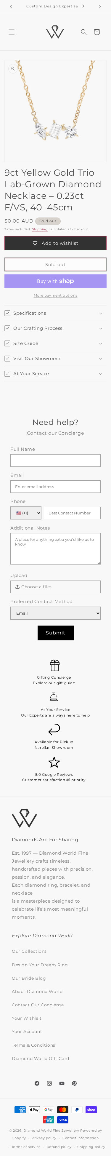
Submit (55, 633)
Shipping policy (91, 1147)
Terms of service (26, 1147)
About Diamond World (37, 991)
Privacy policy (44, 1138)
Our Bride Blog (29, 978)
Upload (19, 575)
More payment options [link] (56, 295)
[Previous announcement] (10, 6)
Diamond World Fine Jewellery (51, 1130)
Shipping (40, 229)
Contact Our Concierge (38, 1005)
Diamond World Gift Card (40, 1058)
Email (17, 475)
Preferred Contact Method (41, 601)
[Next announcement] (100, 6)
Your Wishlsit (27, 1018)
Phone (18, 501)
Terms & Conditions (33, 1045)
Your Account (27, 1031)
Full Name (22, 449)
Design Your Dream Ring (40, 965)
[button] (11, 32)
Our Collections (29, 951)
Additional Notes (30, 528)
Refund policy (59, 1147)
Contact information (80, 1138)
